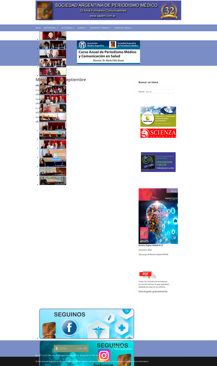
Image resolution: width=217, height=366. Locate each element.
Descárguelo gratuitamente (153, 291)
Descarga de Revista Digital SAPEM (153, 254)
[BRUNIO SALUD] (158, 116)
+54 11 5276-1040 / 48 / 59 (47, 355)
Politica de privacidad (123, 349)
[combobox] (158, 91)
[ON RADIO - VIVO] (158, 162)
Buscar (141, 91)
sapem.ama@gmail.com (70, 355)
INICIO (38, 28)
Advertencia (119, 346)
